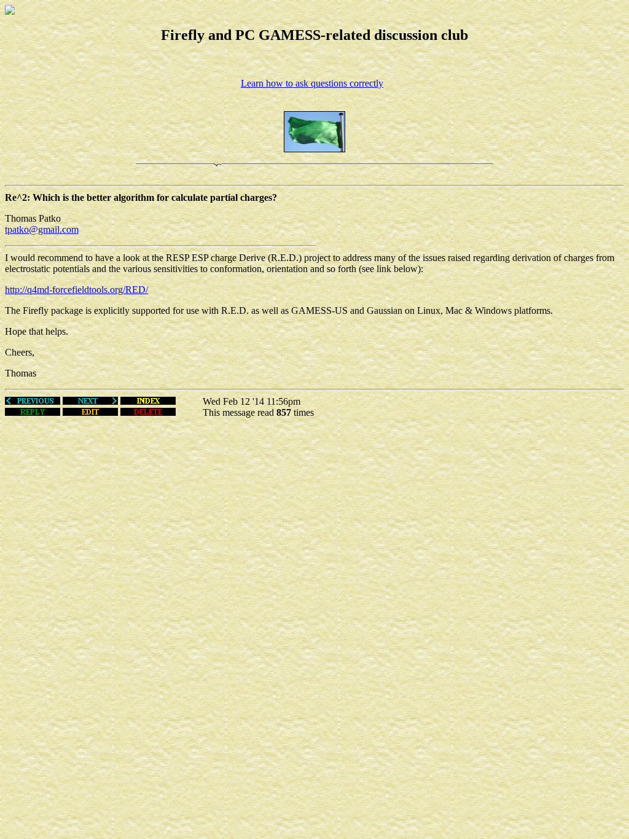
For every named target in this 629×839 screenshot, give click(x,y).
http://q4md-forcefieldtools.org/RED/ (76, 289)
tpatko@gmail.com (42, 229)
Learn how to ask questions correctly (312, 83)
